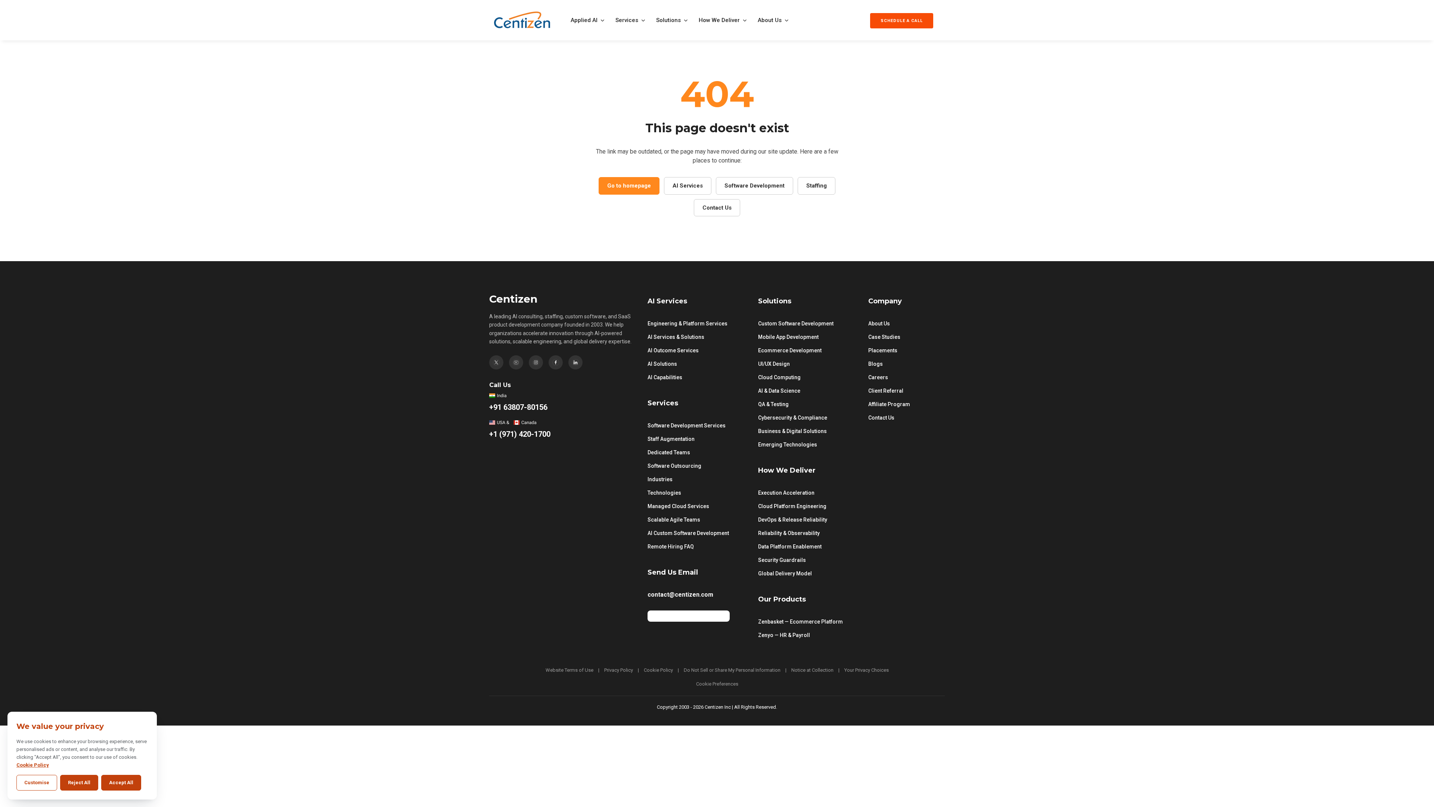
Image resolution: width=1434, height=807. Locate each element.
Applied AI (584, 20)
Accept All (121, 782)
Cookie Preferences (717, 684)
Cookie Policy (658, 670)
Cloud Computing (779, 377)
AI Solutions (662, 364)
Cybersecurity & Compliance (792, 418)
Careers (878, 377)
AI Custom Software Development (688, 533)
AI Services (688, 185)
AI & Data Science (779, 391)
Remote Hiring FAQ (671, 547)
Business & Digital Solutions (792, 431)
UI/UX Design (774, 364)
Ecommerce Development (790, 350)
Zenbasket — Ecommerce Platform (800, 622)
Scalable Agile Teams (674, 520)
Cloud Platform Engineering (792, 506)
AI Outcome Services (673, 350)
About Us (770, 20)
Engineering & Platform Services (687, 324)
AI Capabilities (665, 377)
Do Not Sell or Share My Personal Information (732, 670)
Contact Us (717, 207)
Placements (882, 350)
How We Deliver (719, 20)
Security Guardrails (782, 560)
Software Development (754, 185)
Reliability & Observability (789, 533)
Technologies (664, 493)
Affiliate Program (889, 404)
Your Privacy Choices (866, 670)
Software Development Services (687, 426)
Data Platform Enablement (790, 547)
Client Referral (885, 391)
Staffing (816, 185)
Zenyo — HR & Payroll (784, 635)
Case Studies (884, 337)
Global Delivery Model (785, 573)
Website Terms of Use (569, 670)
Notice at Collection (812, 670)
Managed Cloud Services (678, 506)
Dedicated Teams (669, 452)
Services (626, 20)
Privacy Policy (618, 670)
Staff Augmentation (671, 439)
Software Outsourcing (674, 466)
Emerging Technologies (787, 445)
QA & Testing (773, 404)
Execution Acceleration (786, 493)
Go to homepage (629, 185)
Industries (660, 479)
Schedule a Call (902, 20)
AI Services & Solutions (676, 337)
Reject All (79, 782)
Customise (36, 782)
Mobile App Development (788, 337)
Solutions (668, 20)
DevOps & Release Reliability (792, 520)
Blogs (875, 364)
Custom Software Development (796, 324)
